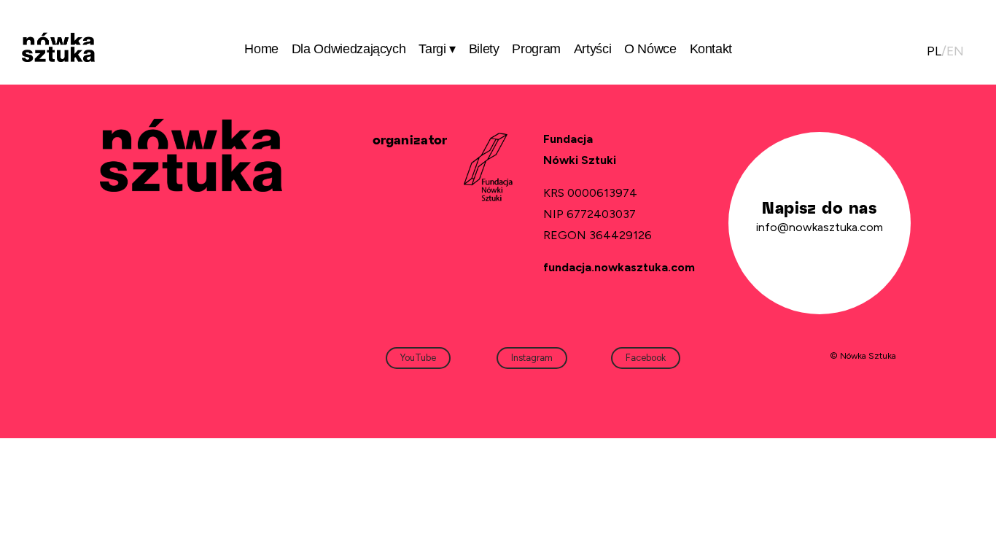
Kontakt (711, 49)
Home (261, 49)
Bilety (484, 49)
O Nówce (650, 49)
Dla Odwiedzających (349, 49)
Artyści (593, 49)
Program (536, 49)
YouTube (418, 357)
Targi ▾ (437, 49)
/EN (945, 50)
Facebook (646, 357)
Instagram (532, 357)
